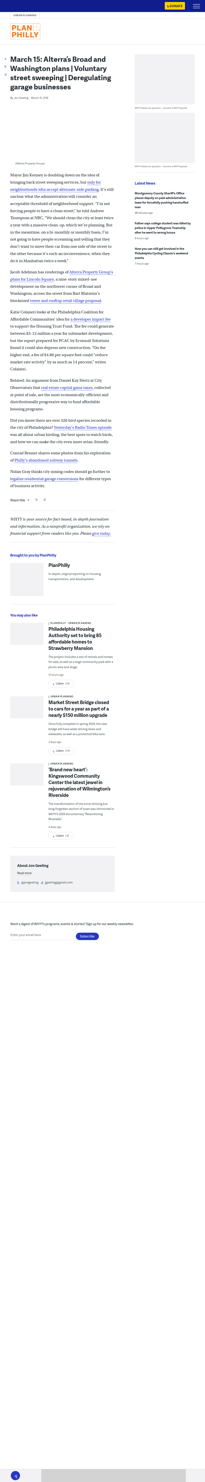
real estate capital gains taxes (66, 387)
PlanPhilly (59, 565)
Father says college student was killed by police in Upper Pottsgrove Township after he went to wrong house (163, 228)
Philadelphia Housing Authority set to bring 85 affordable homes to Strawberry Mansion (74, 638)
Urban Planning (24, 15)
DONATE (176, 6)
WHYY (15, 6)
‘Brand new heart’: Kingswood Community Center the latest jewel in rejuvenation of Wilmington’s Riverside (79, 782)
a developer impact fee (90, 319)
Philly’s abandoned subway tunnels (45, 460)
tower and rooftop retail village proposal (65, 300)
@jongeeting (29, 882)
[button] (15, 1475)
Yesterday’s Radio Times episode (83, 427)
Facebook (28, 500)
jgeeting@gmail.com (59, 882)
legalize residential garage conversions (44, 478)
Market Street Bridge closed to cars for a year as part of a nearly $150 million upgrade (78, 708)
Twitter (36, 500)
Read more (24, 873)
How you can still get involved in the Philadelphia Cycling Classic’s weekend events (161, 253)
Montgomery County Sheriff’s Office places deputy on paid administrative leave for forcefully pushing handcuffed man (161, 200)
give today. (101, 533)
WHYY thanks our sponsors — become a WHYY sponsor (161, 107)
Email (44, 500)
